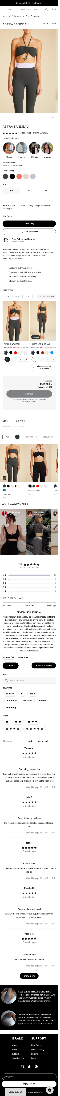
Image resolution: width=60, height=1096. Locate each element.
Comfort (10, 693)
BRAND (18, 1038)
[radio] (6, 352)
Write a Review (45, 666)
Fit (22, 693)
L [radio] (26, 359)
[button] (9, 150)
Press (14, 1049)
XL (32, 197)
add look (29, 394)
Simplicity (11, 707)
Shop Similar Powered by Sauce (12, 426)
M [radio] (20, 359)
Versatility (11, 700)
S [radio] (14, 359)
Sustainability (18, 1058)
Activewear (16, 16)
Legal (33, 1058)
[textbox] (29, 680)
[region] (29, 338)
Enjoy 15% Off (29, 1084)
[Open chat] (50, 1090)
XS (11, 190)
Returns (34, 1054)
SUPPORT (38, 1038)
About (14, 1045)
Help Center (36, 1045)
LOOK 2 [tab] (17, 296)
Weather (43, 700)
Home (4, 16)
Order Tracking (37, 1049)
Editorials (16, 1054)
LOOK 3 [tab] (27, 296)
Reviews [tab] (8, 657)
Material (27, 700)
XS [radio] (7, 359)
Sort (30, 741)
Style (32, 693)
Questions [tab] (23, 657)
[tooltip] (40, 612)
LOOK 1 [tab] (7, 296)
